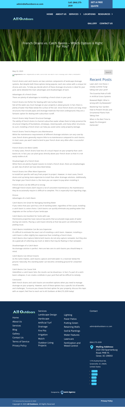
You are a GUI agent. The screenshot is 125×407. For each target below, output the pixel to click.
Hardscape (43, 318)
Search (108, 72)
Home (50, 14)
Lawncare (69, 338)
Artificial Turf (44, 322)
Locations (89, 14)
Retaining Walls (72, 326)
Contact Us (106, 23)
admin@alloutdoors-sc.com (30, 4)
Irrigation (43, 334)
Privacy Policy (19, 345)
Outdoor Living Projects (45, 344)
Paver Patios (70, 318)
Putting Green (71, 322)
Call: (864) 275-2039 (75, 4)
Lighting (68, 314)
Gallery (92, 23)
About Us (61, 14)
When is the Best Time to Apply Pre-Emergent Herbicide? (100, 122)
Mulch (41, 338)
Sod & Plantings (72, 330)
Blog (14, 329)
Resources (104, 14)
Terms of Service (20, 341)
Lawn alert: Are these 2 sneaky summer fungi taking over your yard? (99, 87)
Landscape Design (47, 314)
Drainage (42, 326)
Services (73, 14)
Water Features (71, 334)
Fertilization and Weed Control (72, 344)
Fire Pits (42, 330)
